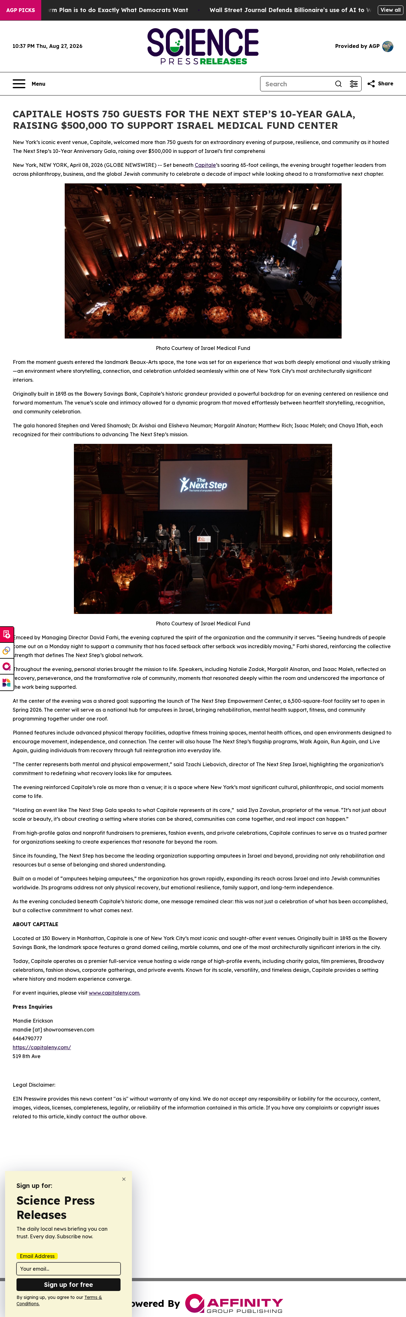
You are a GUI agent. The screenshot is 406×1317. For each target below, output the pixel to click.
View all (391, 10)
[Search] (338, 83)
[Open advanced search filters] (353, 83)
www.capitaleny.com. (114, 993)
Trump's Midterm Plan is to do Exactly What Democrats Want (98, 10)
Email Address (37, 1256)
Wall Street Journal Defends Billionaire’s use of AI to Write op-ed (306, 10)
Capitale (205, 165)
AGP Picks (20, 10)
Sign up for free (68, 1284)
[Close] (124, 1179)
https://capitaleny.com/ (42, 1047)
